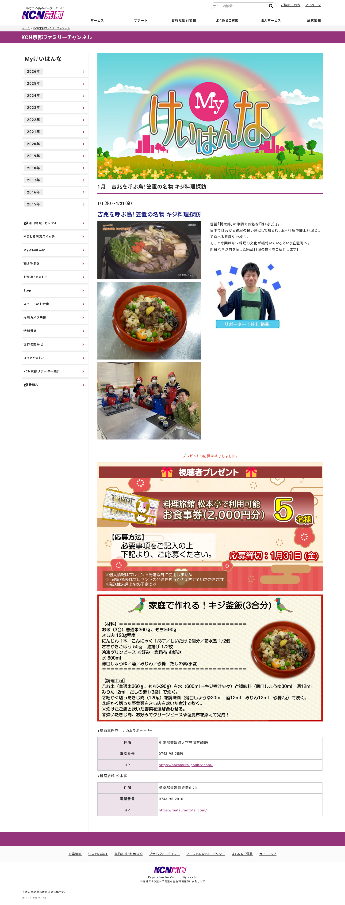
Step (27, 290)
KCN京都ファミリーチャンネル (51, 28)
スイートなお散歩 (36, 304)
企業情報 (314, 20)
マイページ (313, 5)
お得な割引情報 (184, 20)
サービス (97, 20)
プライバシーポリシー (164, 854)
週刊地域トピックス (43, 223)
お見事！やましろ (35, 277)
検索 (272, 5)
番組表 (34, 385)
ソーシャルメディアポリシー (205, 854)
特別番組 (30, 331)
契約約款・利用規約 (129, 854)
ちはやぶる (31, 263)
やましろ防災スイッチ (39, 236)
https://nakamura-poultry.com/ (186, 765)
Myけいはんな (43, 59)
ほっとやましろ (34, 358)
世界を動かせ (33, 344)
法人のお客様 (98, 854)
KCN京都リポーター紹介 (41, 371)
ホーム (26, 28)
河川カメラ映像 (34, 317)
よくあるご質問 (227, 20)
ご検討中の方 (290, 5)
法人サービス (271, 20)
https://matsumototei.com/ (183, 810)
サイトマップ (267, 854)
